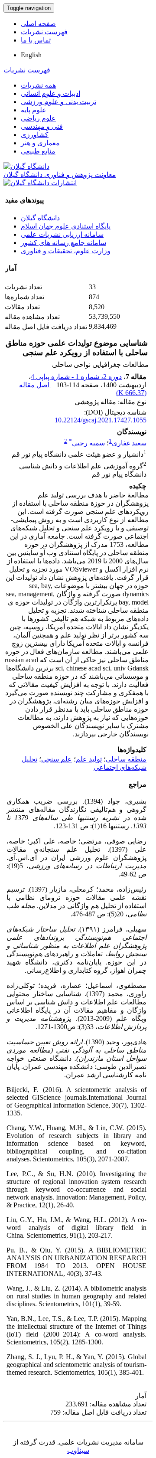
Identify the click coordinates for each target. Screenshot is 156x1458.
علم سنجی (56, 759)
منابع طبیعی (38, 151)
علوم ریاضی (38, 118)
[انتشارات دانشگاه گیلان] (40, 182)
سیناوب (78, 1450)
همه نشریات (38, 85)
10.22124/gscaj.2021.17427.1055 (100, 420)
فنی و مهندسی (42, 126)
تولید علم (89, 759)
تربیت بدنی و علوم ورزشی (58, 101)
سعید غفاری (129, 443)
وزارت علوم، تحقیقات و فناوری (65, 251)
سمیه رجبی (87, 443)
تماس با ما (36, 40)
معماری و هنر (40, 143)
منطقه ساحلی (126, 759)
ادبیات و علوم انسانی (50, 93)
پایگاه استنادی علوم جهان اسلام (65, 226)
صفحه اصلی (38, 23)
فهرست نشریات (44, 32)
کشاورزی (35, 134)
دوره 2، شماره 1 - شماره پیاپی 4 (76, 376)
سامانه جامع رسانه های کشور (63, 242)
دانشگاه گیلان (40, 218)
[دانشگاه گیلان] (26, 166)
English (31, 55)
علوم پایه (33, 110)
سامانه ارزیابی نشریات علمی (62, 234)
